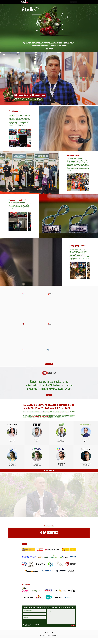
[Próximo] (91, 495)
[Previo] (6, 495)
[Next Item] (28, 138)
